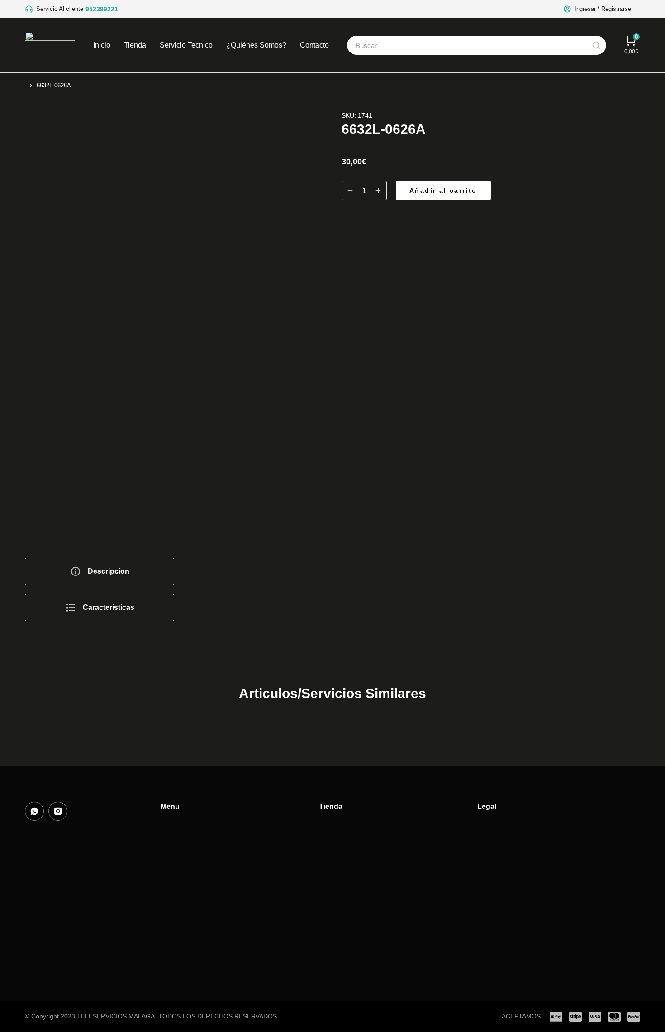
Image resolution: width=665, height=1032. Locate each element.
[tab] (99, 571)
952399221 (102, 9)
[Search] (596, 45)
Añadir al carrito (443, 190)
